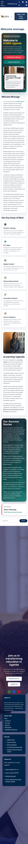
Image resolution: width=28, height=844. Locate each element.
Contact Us (14, 684)
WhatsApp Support (10, 776)
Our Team (7, 723)
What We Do (8, 727)
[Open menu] (11, 16)
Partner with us (14, 678)
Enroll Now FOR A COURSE (21, 16)
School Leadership (12, 745)
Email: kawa (8, 769)
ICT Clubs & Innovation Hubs (14, 747)
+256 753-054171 (3, 3)
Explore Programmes (14, 62)
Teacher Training (11, 742)
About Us (7, 725)
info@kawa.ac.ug (12, 3)
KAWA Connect (11, 740)
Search (23, 521)
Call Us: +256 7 (9, 773)
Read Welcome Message (14, 57)
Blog (6, 718)
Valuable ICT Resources (11, 729)
